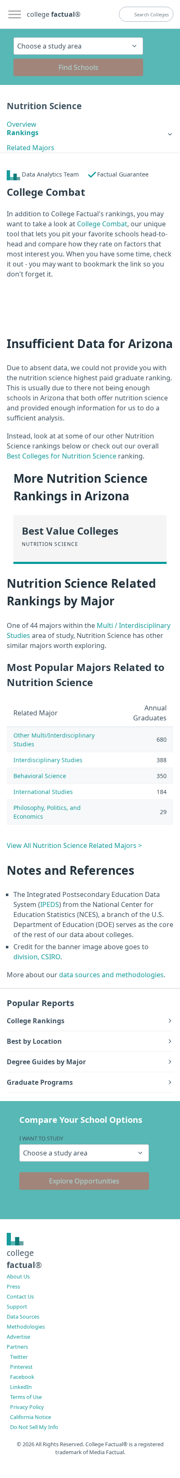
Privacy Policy (27, 1407)
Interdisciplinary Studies (47, 760)
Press (13, 1286)
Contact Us (20, 1296)
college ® (53, 14)
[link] (90, 132)
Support (17, 1306)
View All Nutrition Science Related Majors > (74, 845)
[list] (90, 132)
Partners (17, 1346)
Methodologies (26, 1326)
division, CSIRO (36, 956)
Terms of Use (26, 1397)
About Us (18, 1276)
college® (24, 1259)
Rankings (23, 132)
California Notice (30, 1417)
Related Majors (30, 147)
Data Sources (23, 1316)
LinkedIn (21, 1387)
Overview (21, 124)
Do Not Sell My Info (34, 1427)
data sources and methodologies (111, 974)
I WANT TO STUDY (41, 1138)
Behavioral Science (39, 776)
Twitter (19, 1356)
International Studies (43, 792)
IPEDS (49, 904)
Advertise (18, 1336)
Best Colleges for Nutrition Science (61, 456)
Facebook (22, 1377)
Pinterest (21, 1366)
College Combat (102, 223)
